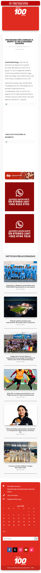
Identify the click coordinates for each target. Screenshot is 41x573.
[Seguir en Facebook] (9, 549)
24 (4, 525)
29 (29, 525)
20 (19, 521)
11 (8, 518)
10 (4, 518)
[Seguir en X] (15, 549)
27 (18, 525)
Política (25, 47)
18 (9, 521)
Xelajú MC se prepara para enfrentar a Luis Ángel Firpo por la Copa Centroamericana (20, 394)
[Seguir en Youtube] (26, 549)
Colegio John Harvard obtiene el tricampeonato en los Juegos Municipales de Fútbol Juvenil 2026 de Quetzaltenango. (20, 357)
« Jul (4, 531)
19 (13, 521)
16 (34, 518)
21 (24, 521)
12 (13, 518)
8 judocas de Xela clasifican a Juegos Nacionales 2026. (20, 466)
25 (9, 525)
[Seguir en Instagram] (20, 549)
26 (14, 525)
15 (29, 518)
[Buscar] (36, 539)
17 (3, 521)
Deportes (19, 47)
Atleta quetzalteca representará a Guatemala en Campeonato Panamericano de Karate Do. (20, 430)
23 (34, 521)
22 (29, 521)
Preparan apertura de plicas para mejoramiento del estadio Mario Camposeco (20, 321)
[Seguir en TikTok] (31, 549)
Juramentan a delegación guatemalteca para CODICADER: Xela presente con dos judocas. (20, 286)
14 (24, 518)
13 (18, 518)
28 (24, 525)
